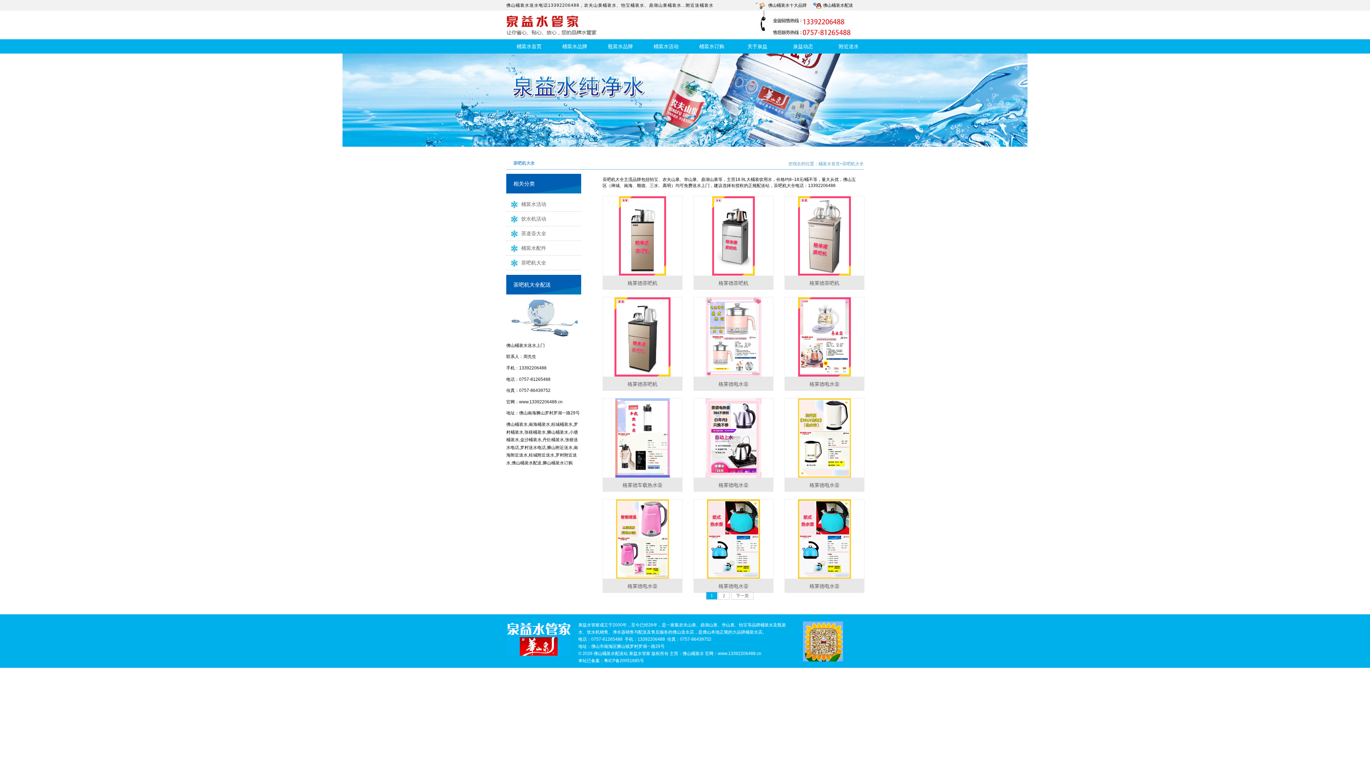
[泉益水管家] (538, 639)
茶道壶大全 (533, 233)
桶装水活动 (666, 46)
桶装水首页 (529, 46)
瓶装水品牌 (620, 46)
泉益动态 (803, 46)
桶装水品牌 (574, 46)
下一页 (742, 595)
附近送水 (849, 46)
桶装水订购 (711, 46)
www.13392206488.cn (541, 401)
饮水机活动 (533, 219)
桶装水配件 (533, 248)
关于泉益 (757, 46)
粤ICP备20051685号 (624, 660)
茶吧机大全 (533, 263)
